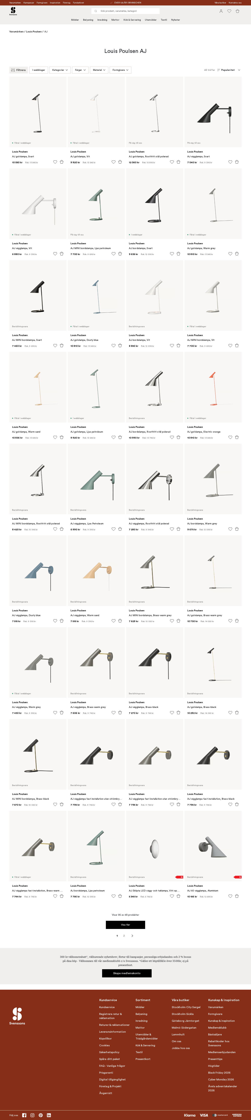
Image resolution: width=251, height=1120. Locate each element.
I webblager (38, 70)
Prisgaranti (106, 1072)
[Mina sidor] (221, 11)
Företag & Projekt (110, 1086)
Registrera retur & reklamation (110, 1016)
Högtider (214, 1065)
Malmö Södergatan (184, 1027)
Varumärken (15, 3)
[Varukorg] (237, 11)
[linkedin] (49, 1115)
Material (97, 70)
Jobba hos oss (181, 1048)
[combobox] (125, 11)
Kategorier (58, 70)
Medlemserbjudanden (222, 1052)
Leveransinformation (112, 1031)
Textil (164, 20)
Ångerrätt (105, 1093)
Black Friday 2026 (219, 1072)
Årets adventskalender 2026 (222, 1088)
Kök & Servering (132, 20)
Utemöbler (151, 20)
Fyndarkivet (78, 3)
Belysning (88, 20)
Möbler (75, 20)
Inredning (102, 20)
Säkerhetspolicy (109, 1052)
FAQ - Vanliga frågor (112, 1065)
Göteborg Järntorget (185, 1020)
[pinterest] (41, 1115)
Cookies (104, 1045)
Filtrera (21, 70)
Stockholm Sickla (183, 1014)
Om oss (176, 1041)
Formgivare (42, 3)
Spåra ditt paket (109, 1059)
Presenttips (215, 1059)
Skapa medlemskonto (127, 973)
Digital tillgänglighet (112, 1079)
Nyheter (175, 20)
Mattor (115, 20)
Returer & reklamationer (114, 1025)
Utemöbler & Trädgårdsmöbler (147, 1036)
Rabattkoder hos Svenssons (218, 1043)
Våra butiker (220, 3)
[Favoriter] (229, 11)
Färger (78, 70)
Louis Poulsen (34, 31)
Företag (66, 3)
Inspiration (55, 3)
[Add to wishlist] (55, 162)
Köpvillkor (105, 1038)
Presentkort (143, 1059)
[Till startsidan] (13, 11)
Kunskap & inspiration (221, 1020)
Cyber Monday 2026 (221, 1079)
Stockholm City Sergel (186, 1007)
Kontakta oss (235, 3)
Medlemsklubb (217, 1027)
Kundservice (107, 1007)
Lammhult (178, 1034)
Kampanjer (29, 3)
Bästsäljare (215, 1034)
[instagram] (32, 1115)
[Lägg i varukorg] (62, 162)
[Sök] (96, 11)
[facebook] (24, 1115)
